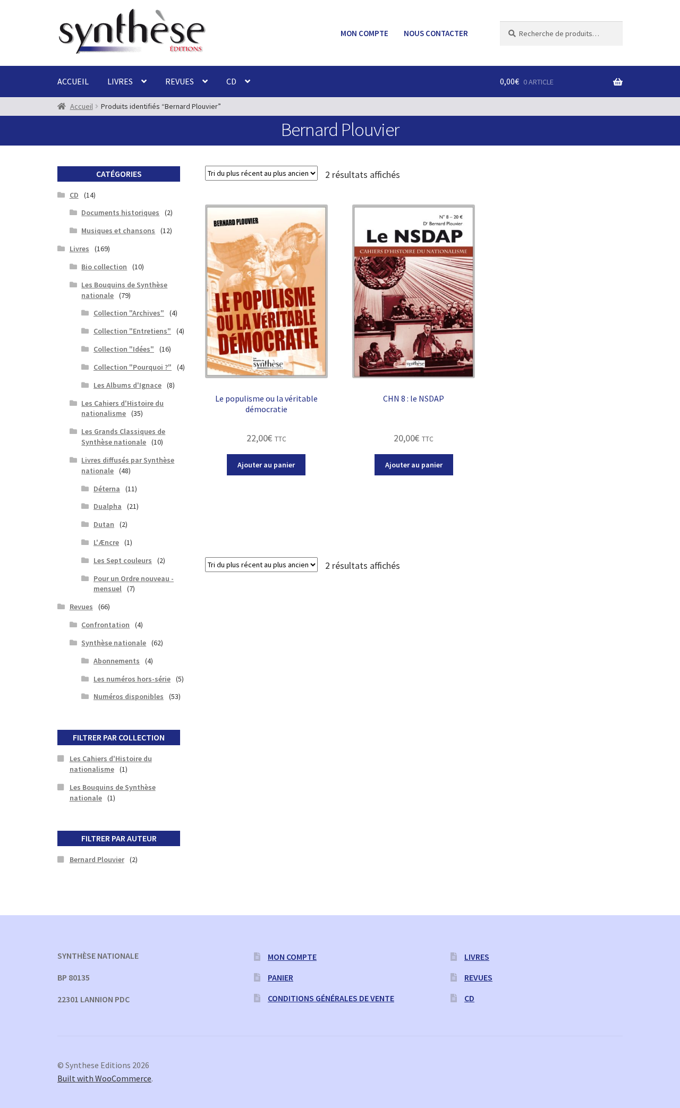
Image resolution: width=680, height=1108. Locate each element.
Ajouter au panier (266, 465)
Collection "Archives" (129, 313)
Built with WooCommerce (104, 1078)
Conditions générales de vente (331, 998)
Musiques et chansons (118, 230)
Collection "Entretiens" (132, 331)
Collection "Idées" (124, 349)
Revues (179, 81)
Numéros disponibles (129, 696)
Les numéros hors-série (132, 679)
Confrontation (105, 624)
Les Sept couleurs (123, 560)
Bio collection (104, 266)
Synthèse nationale (113, 642)
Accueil (73, 81)
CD (231, 81)
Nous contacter (436, 33)
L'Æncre (106, 542)
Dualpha (108, 506)
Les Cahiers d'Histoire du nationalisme (122, 408)
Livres (120, 81)
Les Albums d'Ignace (128, 385)
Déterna (107, 488)
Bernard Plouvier (97, 859)
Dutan (104, 524)
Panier (280, 977)
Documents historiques (120, 212)
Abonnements (117, 661)
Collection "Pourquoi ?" (133, 367)
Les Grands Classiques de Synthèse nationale (123, 437)
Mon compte (364, 33)
